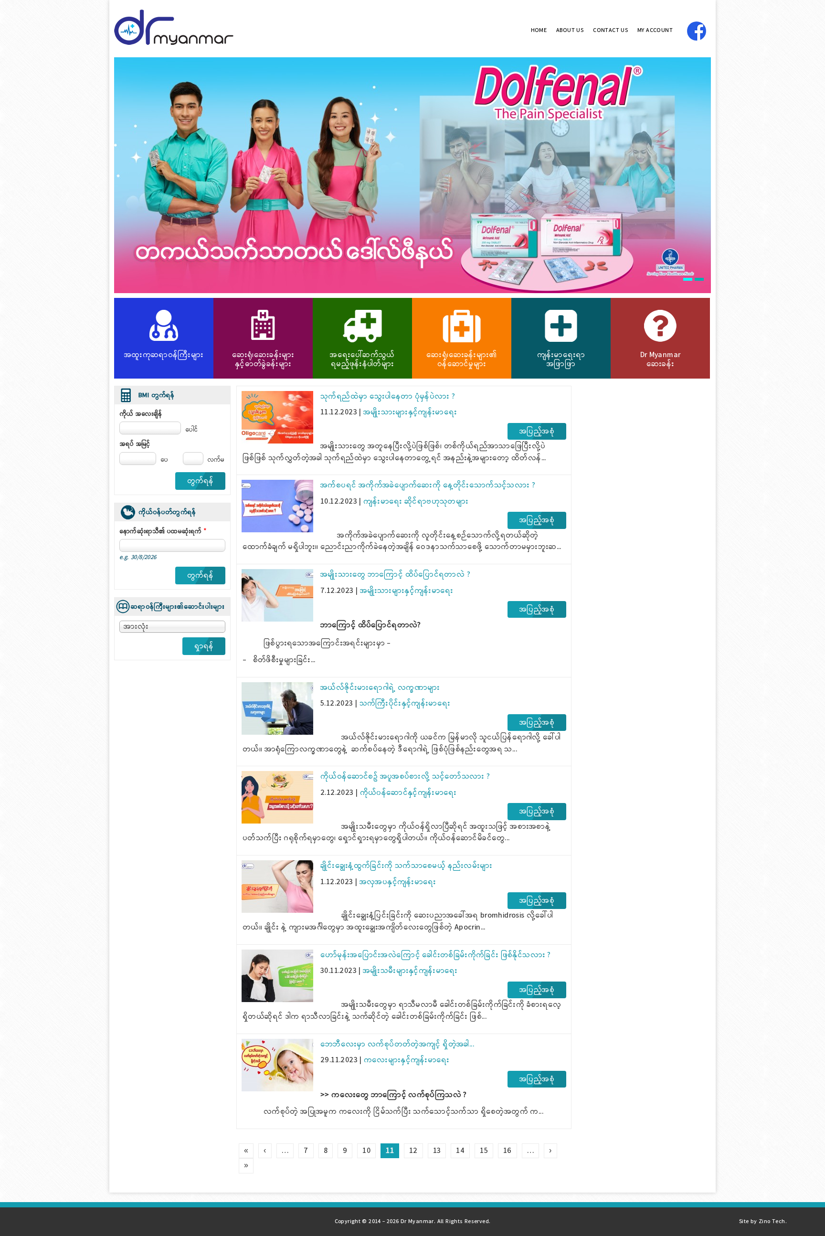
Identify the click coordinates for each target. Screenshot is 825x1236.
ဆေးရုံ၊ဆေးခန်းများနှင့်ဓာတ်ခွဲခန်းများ (263, 359)
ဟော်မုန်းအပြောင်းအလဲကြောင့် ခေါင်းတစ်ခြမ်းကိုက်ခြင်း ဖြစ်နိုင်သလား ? (435, 955)
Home (539, 30)
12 (413, 1151)
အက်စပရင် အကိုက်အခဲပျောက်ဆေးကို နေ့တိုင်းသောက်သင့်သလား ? (427, 485)
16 (507, 1151)
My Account (655, 30)
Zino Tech (772, 1221)
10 (366, 1151)
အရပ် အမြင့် (135, 444)
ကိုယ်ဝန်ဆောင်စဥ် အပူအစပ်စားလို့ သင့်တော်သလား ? (405, 776)
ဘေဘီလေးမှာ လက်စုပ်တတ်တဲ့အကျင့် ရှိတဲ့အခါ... (397, 1044)
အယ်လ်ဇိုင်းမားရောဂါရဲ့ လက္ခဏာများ (380, 688)
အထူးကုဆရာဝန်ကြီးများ (164, 355)
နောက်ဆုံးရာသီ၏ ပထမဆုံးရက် (163, 531)
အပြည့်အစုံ (536, 431)
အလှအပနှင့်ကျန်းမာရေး (398, 882)
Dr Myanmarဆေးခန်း (660, 359)
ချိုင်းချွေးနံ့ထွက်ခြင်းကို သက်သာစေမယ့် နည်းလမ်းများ (406, 866)
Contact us (610, 30)
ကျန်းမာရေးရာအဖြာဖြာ (561, 359)
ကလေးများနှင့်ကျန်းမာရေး (407, 1060)
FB (696, 31)
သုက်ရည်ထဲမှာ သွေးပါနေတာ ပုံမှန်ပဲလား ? (387, 396)
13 (437, 1151)
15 (484, 1151)
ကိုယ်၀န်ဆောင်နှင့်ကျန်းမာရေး (408, 793)
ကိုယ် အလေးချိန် (141, 414)
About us (569, 30)
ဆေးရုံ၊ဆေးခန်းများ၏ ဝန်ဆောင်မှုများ (461, 359)
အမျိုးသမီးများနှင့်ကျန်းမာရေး (410, 971)
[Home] (173, 43)
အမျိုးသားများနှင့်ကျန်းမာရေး (410, 412)
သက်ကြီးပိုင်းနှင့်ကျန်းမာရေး (405, 703)
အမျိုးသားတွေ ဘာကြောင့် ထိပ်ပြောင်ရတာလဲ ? (395, 575)
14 (460, 1151)
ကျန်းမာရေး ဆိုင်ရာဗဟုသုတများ (415, 501)
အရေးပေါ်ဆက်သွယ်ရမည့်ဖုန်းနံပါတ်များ (362, 359)
